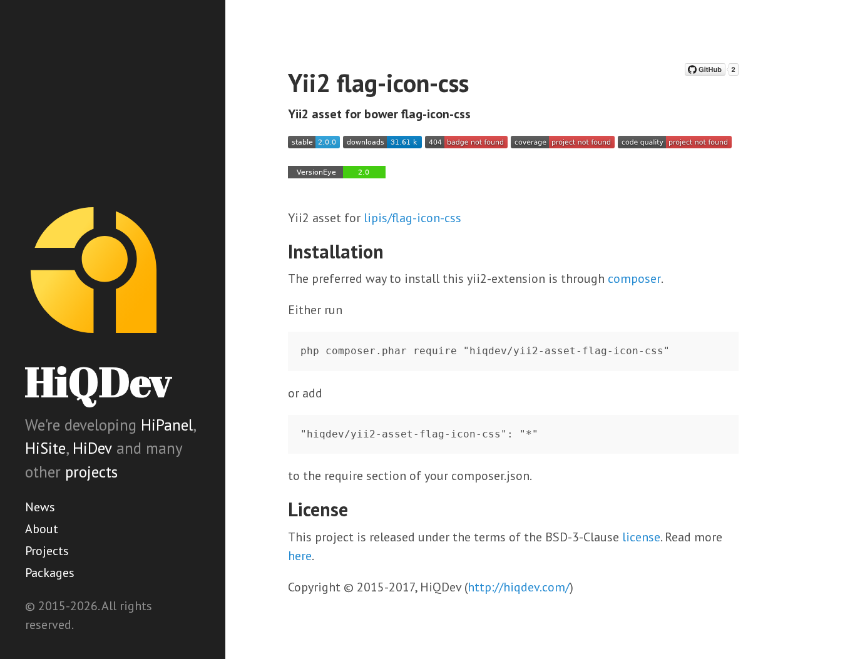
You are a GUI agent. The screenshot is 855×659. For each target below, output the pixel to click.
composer (634, 278)
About (41, 529)
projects (91, 472)
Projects (47, 551)
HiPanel (167, 425)
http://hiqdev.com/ (519, 587)
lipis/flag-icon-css (412, 218)
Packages (49, 572)
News (40, 507)
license (641, 537)
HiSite (45, 448)
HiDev (92, 448)
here (300, 556)
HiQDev (98, 381)
